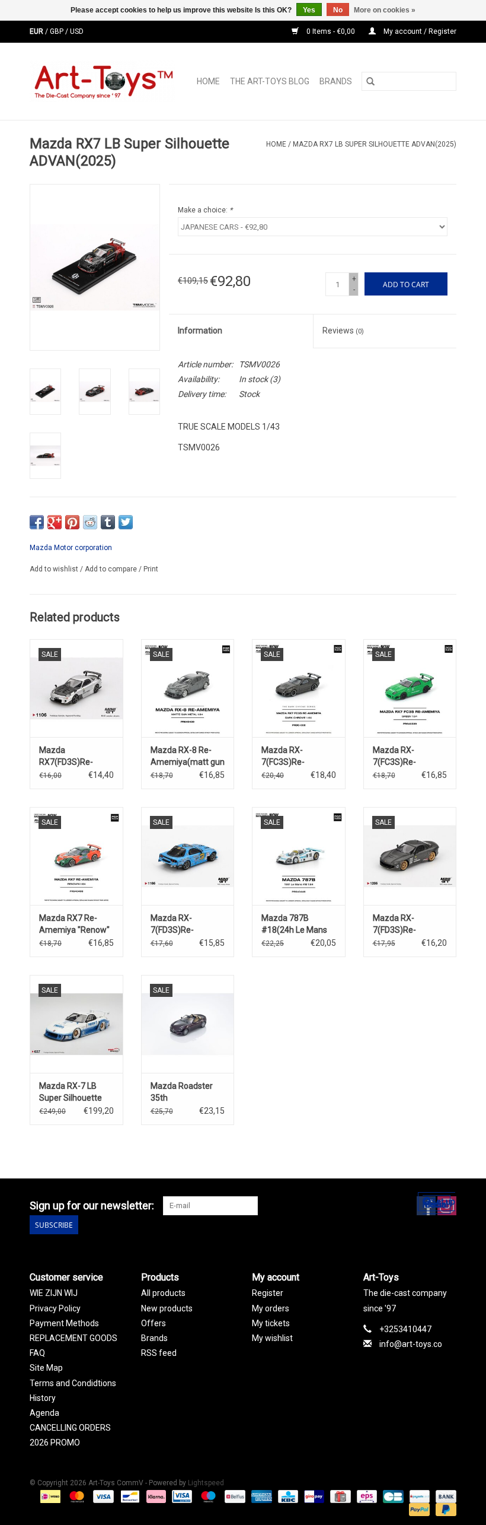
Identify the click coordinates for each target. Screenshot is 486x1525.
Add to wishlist (55, 569)
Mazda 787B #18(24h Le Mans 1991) (294, 924)
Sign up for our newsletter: (92, 1205)
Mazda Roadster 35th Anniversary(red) (182, 1092)
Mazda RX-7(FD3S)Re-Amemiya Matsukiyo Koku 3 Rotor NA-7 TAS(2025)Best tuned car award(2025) (405, 924)
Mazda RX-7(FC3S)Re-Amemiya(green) (405, 756)
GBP (57, 31)
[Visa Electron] (181, 1496)
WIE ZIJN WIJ (54, 1293)
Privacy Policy (55, 1308)
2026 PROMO (55, 1442)
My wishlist (272, 1338)
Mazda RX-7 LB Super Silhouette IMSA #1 (70, 1092)
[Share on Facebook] (37, 522)
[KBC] (287, 1496)
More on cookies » (384, 10)
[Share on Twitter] (126, 522)
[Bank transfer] (443, 1496)
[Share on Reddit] (90, 522)
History (43, 1398)
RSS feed (159, 1353)
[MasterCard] (75, 1496)
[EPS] (366, 1496)
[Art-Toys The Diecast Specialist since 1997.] (105, 81)
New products (167, 1308)
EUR (37, 31)
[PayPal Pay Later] (443, 1509)
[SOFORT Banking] (155, 1496)
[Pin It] (72, 522)
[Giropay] (313, 1496)
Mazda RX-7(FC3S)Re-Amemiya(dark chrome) (289, 756)
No (338, 10)
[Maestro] (207, 1496)
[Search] (370, 81)
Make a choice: (205, 210)
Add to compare (112, 569)
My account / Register (419, 31)
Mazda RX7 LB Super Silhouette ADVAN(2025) (374, 144)
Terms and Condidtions (73, 1383)
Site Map (46, 1367)
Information (200, 330)
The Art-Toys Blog (269, 81)
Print (150, 569)
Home (208, 81)
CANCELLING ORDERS (70, 1427)
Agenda (44, 1413)
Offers (153, 1323)
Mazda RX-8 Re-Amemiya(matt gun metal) (188, 756)
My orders (270, 1308)
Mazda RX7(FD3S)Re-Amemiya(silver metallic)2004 (68, 756)
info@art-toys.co (410, 1344)
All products (163, 1293)
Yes (309, 10)
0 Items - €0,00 (331, 31)
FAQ (37, 1353)
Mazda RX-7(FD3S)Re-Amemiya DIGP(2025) (172, 924)
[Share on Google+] (54, 522)
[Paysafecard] (418, 1496)
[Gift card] (339, 1496)
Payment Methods (64, 1323)
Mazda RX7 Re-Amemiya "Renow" (74, 924)
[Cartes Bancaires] (392, 1496)
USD (77, 31)
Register (267, 1293)
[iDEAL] (49, 1496)
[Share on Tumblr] (108, 522)
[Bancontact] (129, 1496)
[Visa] (102, 1496)
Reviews (343, 330)
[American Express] (260, 1496)
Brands (335, 81)
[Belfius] (233, 1496)
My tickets (271, 1323)
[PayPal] (418, 1509)
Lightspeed (206, 1483)
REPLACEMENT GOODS (73, 1338)
